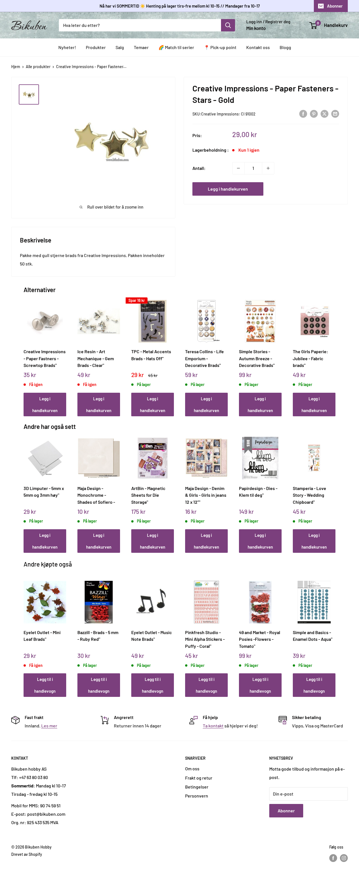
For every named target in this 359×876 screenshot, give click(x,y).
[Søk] (228, 25)
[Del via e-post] (335, 113)
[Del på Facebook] (303, 113)
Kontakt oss (258, 47)
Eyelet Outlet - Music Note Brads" (151, 636)
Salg (120, 47)
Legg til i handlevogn (45, 685)
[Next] (334, 352)
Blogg (285, 47)
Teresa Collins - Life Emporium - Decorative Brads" (204, 358)
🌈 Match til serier (176, 47)
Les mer (49, 725)
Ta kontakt (213, 725)
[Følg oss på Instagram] (344, 858)
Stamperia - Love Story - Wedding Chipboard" (309, 495)
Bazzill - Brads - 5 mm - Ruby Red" (97, 636)
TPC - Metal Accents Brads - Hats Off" (151, 355)
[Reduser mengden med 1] (238, 168)
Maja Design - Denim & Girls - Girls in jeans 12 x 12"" (205, 495)
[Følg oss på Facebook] (333, 858)
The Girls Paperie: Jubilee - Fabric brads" (310, 358)
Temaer (141, 47)
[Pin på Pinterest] (314, 113)
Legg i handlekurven (228, 188)
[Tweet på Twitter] (324, 113)
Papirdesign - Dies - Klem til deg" (258, 492)
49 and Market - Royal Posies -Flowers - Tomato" (259, 639)
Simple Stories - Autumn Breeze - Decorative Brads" (257, 358)
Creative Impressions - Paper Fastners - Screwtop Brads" (45, 358)
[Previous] (25, 352)
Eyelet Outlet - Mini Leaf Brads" (42, 636)
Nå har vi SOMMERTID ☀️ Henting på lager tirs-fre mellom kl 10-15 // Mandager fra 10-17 (180, 5)
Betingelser (196, 786)
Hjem (15, 66)
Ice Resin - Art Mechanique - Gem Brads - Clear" (95, 358)
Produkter (96, 47)
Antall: (199, 168)
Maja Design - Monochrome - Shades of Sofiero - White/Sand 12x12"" (96, 495)
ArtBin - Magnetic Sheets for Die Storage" (148, 495)
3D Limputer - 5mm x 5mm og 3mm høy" (44, 492)
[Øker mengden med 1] (268, 168)
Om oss (192, 768)
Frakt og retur (198, 777)
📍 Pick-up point (220, 47)
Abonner (335, 5)
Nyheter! (67, 47)
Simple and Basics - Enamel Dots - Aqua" (312, 636)
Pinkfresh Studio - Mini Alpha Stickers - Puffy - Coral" (205, 639)
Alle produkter (38, 66)
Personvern (196, 795)
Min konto (256, 28)
